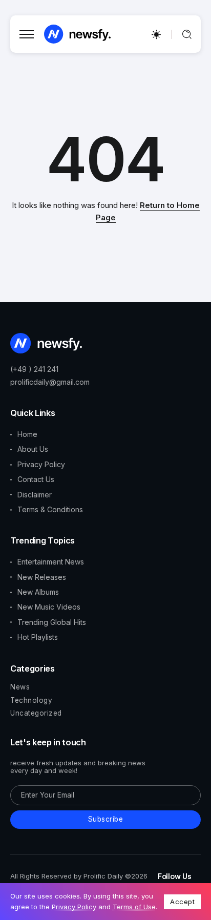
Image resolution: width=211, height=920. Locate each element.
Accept (182, 901)
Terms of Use (134, 907)
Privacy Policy (74, 907)
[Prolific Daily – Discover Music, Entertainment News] (77, 33)
